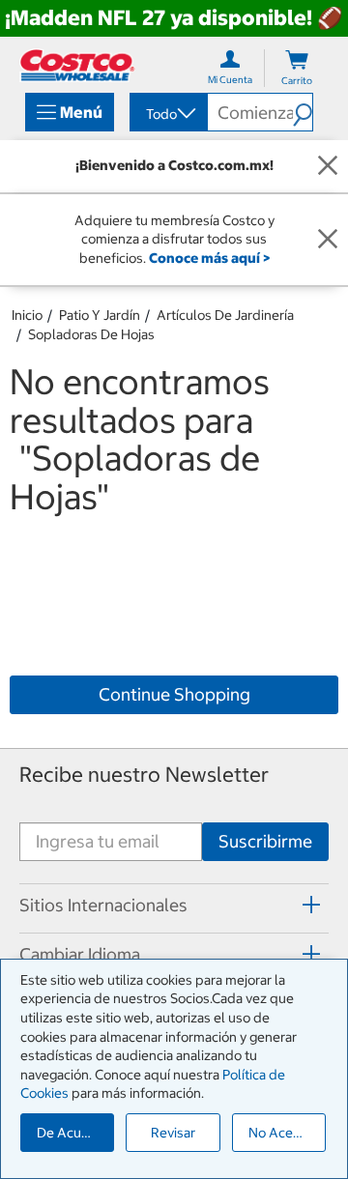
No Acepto (281, 1132)
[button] (302, 112)
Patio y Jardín (99, 315)
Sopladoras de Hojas (91, 334)
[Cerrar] (327, 166)
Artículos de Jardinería (225, 315)
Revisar (173, 1132)
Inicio (27, 315)
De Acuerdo (73, 1132)
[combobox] (167, 114)
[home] (77, 65)
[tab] (174, 905)
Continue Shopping (174, 694)
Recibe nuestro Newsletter (144, 775)
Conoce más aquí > (209, 258)
